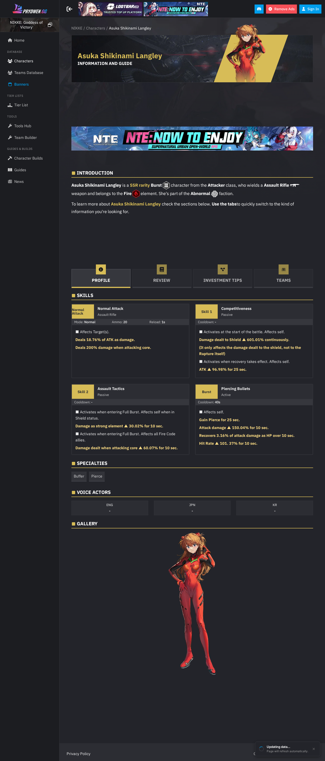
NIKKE (76, 28)
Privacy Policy (78, 753)
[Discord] (259, 9)
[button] (29, 25)
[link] (110, 9)
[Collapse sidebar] (70, 9)
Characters (95, 28)
